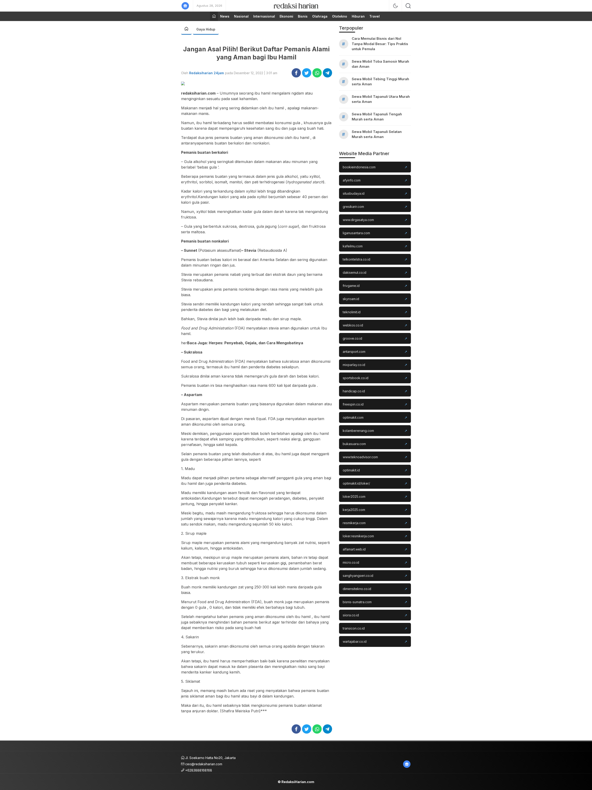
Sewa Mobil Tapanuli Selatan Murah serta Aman (377, 134)
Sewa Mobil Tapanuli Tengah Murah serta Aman (377, 117)
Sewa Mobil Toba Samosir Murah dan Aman (380, 64)
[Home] (214, 16)
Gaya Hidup (205, 29)
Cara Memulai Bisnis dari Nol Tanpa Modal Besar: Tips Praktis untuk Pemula (380, 43)
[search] (408, 6)
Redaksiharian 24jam (206, 73)
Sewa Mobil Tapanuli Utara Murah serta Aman (381, 99)
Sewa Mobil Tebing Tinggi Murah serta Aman (380, 81)
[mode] (395, 6)
